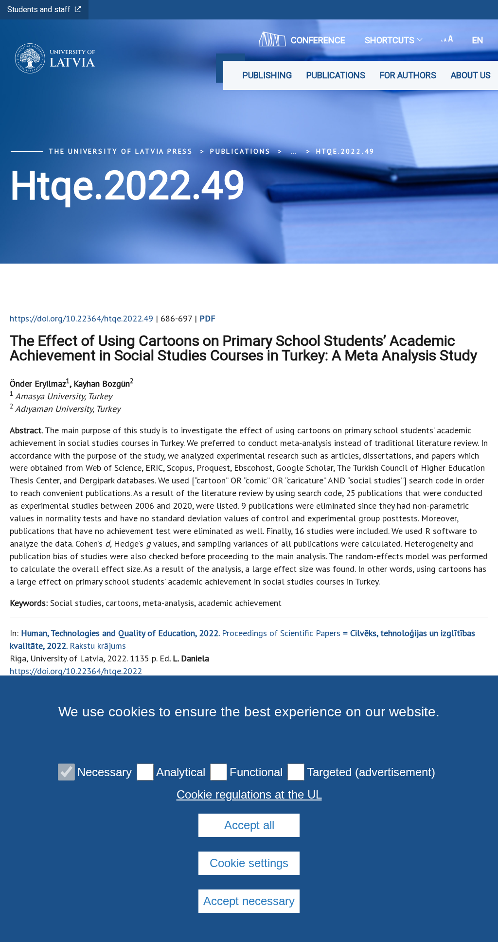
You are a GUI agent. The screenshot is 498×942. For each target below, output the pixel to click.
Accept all (249, 825)
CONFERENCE (318, 40)
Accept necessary (249, 900)
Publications (335, 75)
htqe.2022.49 (345, 151)
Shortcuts (389, 40)
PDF (207, 318)
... (293, 151)
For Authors (408, 75)
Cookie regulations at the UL (249, 794)
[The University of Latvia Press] (52, 58)
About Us (471, 75)
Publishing (267, 75)
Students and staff (39, 9)
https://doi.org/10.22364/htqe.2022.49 (81, 318)
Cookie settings (249, 863)
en (477, 40)
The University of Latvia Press (121, 151)
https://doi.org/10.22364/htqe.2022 (76, 670)
